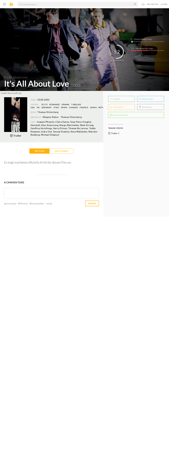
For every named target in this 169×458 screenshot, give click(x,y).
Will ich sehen (147, 99)
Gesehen (116, 99)
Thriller (76, 104)
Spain (64, 107)
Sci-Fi (44, 104)
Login (164, 4)
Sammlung (146, 107)
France (84, 107)
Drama (65, 104)
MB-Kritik (39, 150)
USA (33, 107)
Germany (46, 107)
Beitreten (152, 4)
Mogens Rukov (51, 117)
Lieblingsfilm (117, 107)
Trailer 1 (114, 133)
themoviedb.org (14, 93)
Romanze (54, 104)
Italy (56, 107)
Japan (93, 107)
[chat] (143, 4)
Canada (73, 107)
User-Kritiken (61, 150)
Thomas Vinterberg (71, 117)
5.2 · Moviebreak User (142, 48)
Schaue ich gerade (120, 115)
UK (38, 107)
